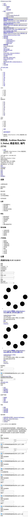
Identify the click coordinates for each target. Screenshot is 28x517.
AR (4, 77)
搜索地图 (5, 410)
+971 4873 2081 (4, 67)
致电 (2, 165)
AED (4, 91)
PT (4, 82)
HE (4, 85)
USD (4, 93)
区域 (2, 174)
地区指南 (5, 412)
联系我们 (3, 176)
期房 (4, 399)
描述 (2, 171)
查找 (2, 281)
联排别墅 (5, 402)
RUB (4, 94)
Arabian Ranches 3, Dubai (9, 315)
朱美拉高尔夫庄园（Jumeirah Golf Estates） (14, 417)
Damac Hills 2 (6, 420)
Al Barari (5, 421)
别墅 (4, 400)
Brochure (5, 322)
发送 (2, 374)
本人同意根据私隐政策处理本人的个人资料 (13, 373)
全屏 (4, 150)
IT (4, 81)
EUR (4, 90)
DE (4, 75)
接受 (2, 435)
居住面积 (3, 270)
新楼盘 (5, 397)
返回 (4, 281)
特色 (2, 173)
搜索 (2, 263)
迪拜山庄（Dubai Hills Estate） (11, 418)
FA (4, 76)
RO (4, 84)
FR (4, 80)
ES (4, 79)
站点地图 (5, 392)
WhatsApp (3, 167)
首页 (2, 170)
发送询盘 (3, 168)
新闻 (4, 407)
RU (4, 72)
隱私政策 (5, 390)
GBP (4, 95)
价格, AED (3, 275)
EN (4, 73)
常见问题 (5, 409)
